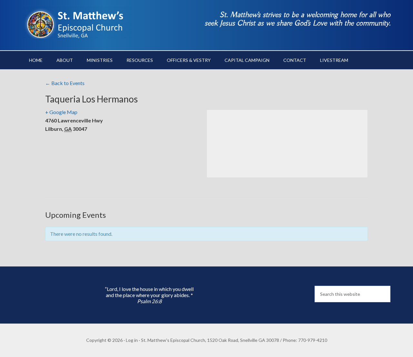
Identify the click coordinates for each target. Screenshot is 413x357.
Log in (132, 340)
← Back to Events (65, 83)
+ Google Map (61, 112)
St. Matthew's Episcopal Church (77, 22)
